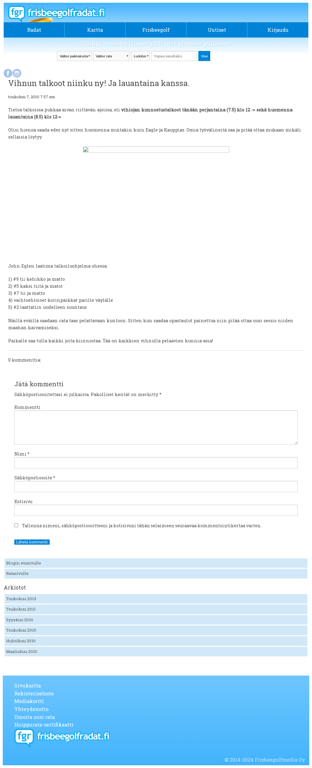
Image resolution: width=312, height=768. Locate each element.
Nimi (22, 454)
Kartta (95, 30)
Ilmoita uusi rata (34, 717)
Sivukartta (27, 685)
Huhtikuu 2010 (21, 641)
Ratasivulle (17, 573)
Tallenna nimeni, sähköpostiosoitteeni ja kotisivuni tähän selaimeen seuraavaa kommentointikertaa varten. (141, 525)
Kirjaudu (278, 30)
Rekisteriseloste (34, 693)
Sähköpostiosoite (34, 478)
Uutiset (217, 30)
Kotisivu (23, 501)
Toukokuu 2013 (21, 598)
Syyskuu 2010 (19, 619)
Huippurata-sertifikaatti (43, 724)
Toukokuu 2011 (21, 609)
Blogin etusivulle (23, 563)
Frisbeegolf (156, 30)
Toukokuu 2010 (21, 630)
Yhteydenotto (31, 709)
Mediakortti (29, 701)
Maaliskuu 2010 (21, 651)
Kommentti (27, 407)
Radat (34, 30)
